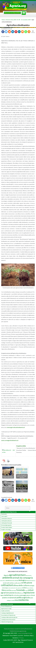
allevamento (28, 575)
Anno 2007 (13, 19)
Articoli (8, 19)
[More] (29, 31)
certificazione (26, 583)
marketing (7, 595)
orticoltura (17, 595)
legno (2, 595)
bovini (4, 583)
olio (12, 595)
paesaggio (23, 595)
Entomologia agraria (6, 525)
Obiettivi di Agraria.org (7, 621)
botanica (33, 580)
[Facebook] (2, 31)
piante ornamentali (9, 598)
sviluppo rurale (10, 600)
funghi (26, 590)
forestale (20, 590)
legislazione (29, 592)
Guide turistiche (5, 610)
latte (22, 593)
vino (16, 600)
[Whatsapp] (25, 31)
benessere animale (13, 580)
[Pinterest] (15, 31)
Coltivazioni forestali (6, 523)
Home (3, 19)
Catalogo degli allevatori (7, 613)
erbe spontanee (18, 587)
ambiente (7, 577)
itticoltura (17, 593)
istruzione (10, 593)
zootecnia (23, 599)
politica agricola (23, 597)
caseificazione (17, 583)
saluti (31, 597)
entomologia (5, 588)
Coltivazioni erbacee (6, 518)
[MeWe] (19, 31)
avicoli (7, 580)
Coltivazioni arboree (6, 520)
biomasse (28, 580)
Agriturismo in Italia (6, 608)
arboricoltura (3, 580)
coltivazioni (7, 585)
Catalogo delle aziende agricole (9, 617)
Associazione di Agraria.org (8, 615)
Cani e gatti (4, 516)
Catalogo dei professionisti (8, 619)
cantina (11, 583)
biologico (22, 580)
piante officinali (31, 595)
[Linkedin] (12, 31)
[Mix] (22, 31)
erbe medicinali (11, 587)
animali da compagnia (22, 577)
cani (8, 583)
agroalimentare (17, 574)
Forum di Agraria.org (6, 606)
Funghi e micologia (6, 529)
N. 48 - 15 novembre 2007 (24, 19)
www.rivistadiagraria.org (25, 633)
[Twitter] (6, 31)
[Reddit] (9, 31)
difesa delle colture (21, 585)
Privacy (21, 638)
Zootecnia (4, 514)
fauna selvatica (30, 587)
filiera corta (6, 590)
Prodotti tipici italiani (6, 527)
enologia (31, 585)
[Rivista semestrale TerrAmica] (17, 564)
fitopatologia (13, 590)
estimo (24, 588)
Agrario (6, 575)
